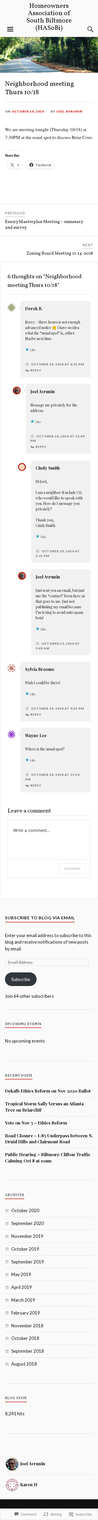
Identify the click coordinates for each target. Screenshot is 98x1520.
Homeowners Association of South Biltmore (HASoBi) (49, 17)
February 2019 (25, 1313)
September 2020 (27, 1223)
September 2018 (27, 1351)
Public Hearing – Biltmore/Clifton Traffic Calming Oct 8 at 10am (47, 1157)
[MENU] (10, 29)
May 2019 (21, 1274)
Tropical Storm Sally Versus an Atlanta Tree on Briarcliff (44, 1107)
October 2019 (25, 1249)
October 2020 (25, 1210)
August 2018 (24, 1364)
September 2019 (27, 1262)
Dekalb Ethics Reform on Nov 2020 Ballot (48, 1091)
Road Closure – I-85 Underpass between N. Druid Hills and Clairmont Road (49, 1139)
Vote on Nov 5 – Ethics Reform (36, 1123)
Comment (72, 868)
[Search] (85, 29)
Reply (35, 370)
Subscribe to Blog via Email (40, 917)
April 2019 (21, 1287)
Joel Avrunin (69, 111)
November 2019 (27, 1236)
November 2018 (27, 1325)
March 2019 (23, 1300)
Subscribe (20, 979)
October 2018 (25, 1338)
